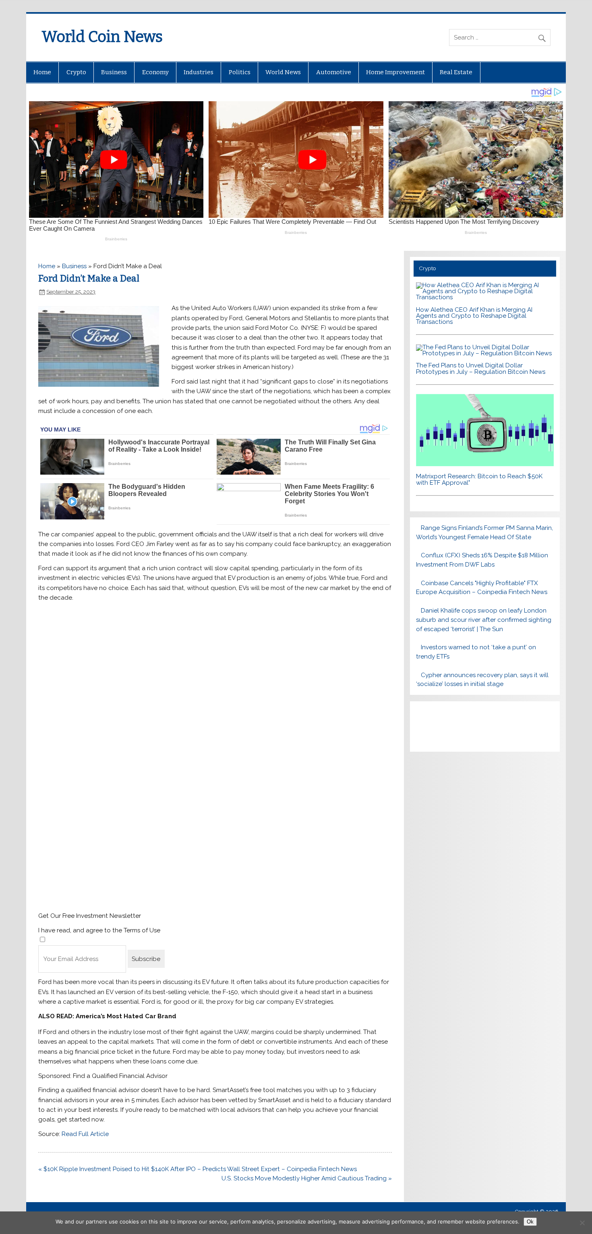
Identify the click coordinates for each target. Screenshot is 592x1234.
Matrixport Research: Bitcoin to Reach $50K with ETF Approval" (479, 479)
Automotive (333, 72)
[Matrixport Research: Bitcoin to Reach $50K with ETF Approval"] (484, 464)
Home (42, 72)
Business (114, 72)
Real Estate (456, 72)
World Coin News (102, 36)
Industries (198, 72)
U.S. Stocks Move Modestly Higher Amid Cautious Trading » (306, 1178)
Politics (239, 72)
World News (283, 72)
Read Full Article (85, 1134)
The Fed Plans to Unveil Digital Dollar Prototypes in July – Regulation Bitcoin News (480, 368)
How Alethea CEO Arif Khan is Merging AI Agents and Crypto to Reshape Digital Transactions (474, 315)
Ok (530, 1222)
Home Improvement (395, 72)
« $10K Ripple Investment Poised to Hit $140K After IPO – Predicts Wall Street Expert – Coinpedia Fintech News (197, 1169)
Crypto (76, 72)
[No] (582, 1223)
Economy (155, 72)
